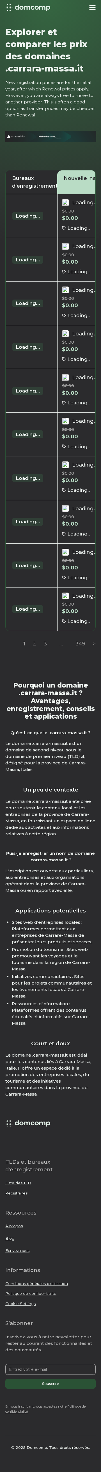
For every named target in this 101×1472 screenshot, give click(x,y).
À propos (14, 1226)
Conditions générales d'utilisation (36, 1283)
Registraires (16, 1193)
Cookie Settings (20, 1303)
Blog (9, 1238)
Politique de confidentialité (30, 1293)
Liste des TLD (18, 1183)
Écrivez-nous (17, 1250)
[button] (92, 7)
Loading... (28, 216)
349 (80, 643)
